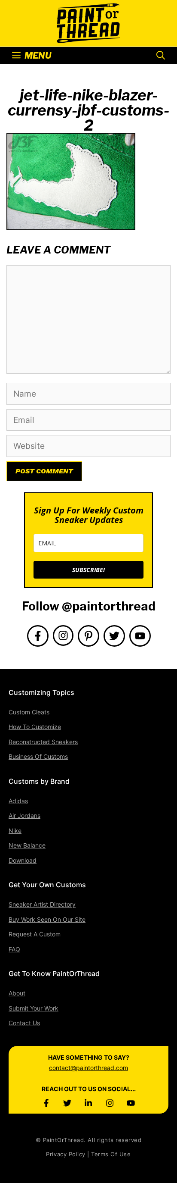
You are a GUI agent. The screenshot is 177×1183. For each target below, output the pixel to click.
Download (23, 860)
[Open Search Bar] (160, 55)
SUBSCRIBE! (88, 570)
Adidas (18, 800)
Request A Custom (35, 934)
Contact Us (24, 1023)
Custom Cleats (29, 712)
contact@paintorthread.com (88, 1067)
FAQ (14, 949)
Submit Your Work (33, 1008)
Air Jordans (24, 815)
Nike (15, 830)
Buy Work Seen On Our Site (47, 919)
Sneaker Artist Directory (42, 904)
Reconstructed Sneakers (43, 741)
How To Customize (35, 726)
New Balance (27, 845)
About (17, 993)
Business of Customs (38, 756)
